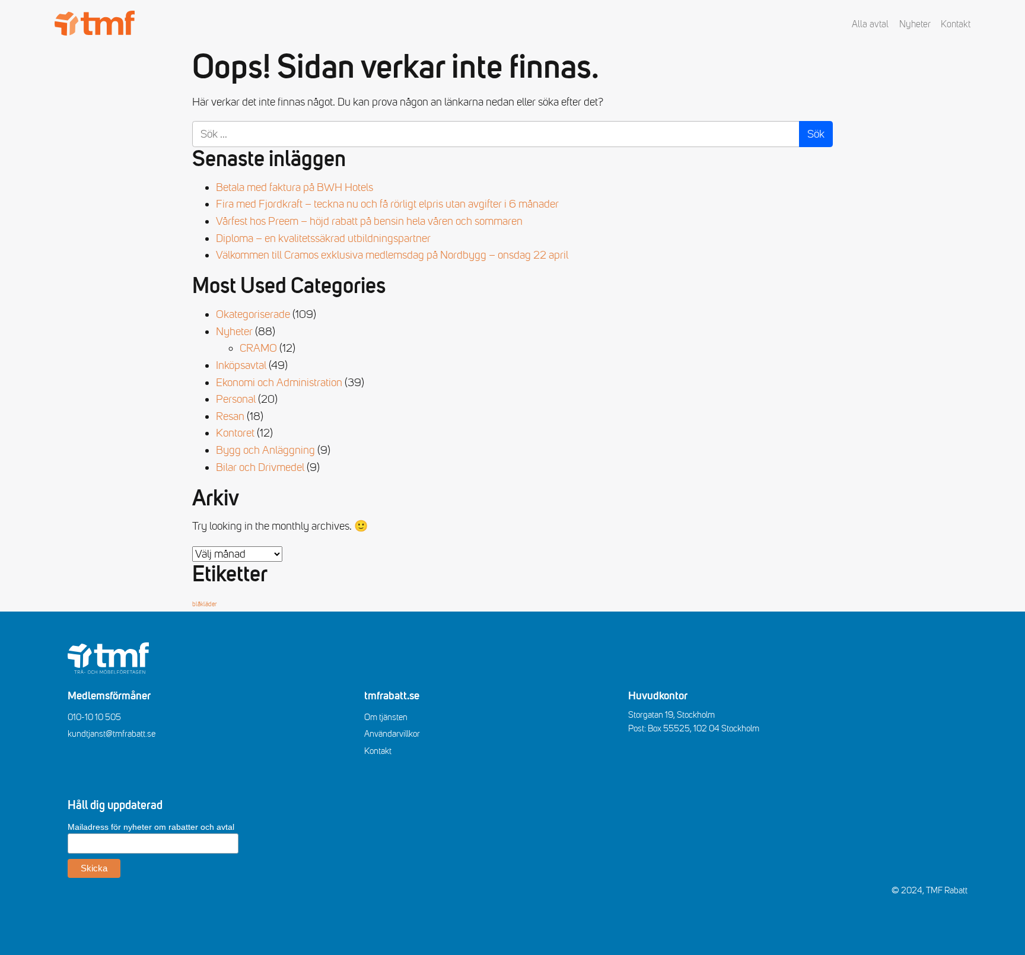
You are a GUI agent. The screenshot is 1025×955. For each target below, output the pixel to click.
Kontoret (235, 433)
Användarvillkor (392, 733)
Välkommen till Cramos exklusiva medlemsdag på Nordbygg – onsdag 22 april (392, 255)
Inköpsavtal (241, 365)
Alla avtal (870, 24)
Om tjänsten (386, 717)
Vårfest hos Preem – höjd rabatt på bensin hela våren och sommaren (369, 221)
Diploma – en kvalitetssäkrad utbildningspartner (323, 238)
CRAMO (258, 348)
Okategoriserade (253, 314)
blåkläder (204, 604)
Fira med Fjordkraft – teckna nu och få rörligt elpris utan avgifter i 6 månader (387, 204)
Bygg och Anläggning (265, 450)
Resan (230, 416)
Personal (236, 399)
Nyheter (915, 24)
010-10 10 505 (94, 717)
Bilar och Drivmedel (260, 467)
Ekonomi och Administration (279, 382)
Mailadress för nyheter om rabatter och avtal (151, 827)
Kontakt (955, 24)
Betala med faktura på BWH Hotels (294, 187)
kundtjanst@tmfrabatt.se (111, 733)
